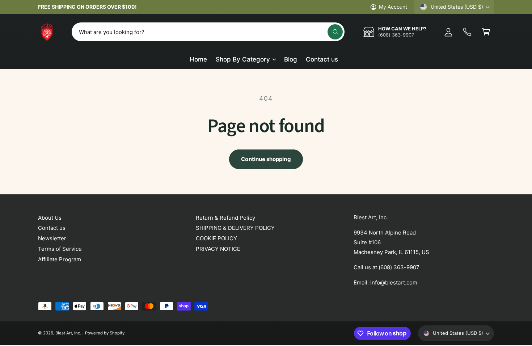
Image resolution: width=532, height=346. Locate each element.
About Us (50, 217)
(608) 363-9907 (399, 267)
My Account (393, 7)
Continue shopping (266, 159)
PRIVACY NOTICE (218, 248)
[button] (486, 31)
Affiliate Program (59, 259)
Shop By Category (243, 59)
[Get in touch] (467, 31)
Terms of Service (60, 248)
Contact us (52, 227)
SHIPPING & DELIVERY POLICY (235, 227)
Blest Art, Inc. (68, 333)
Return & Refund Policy (225, 217)
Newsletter (52, 238)
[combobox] (208, 31)
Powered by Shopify (104, 333)
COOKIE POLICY (216, 238)
